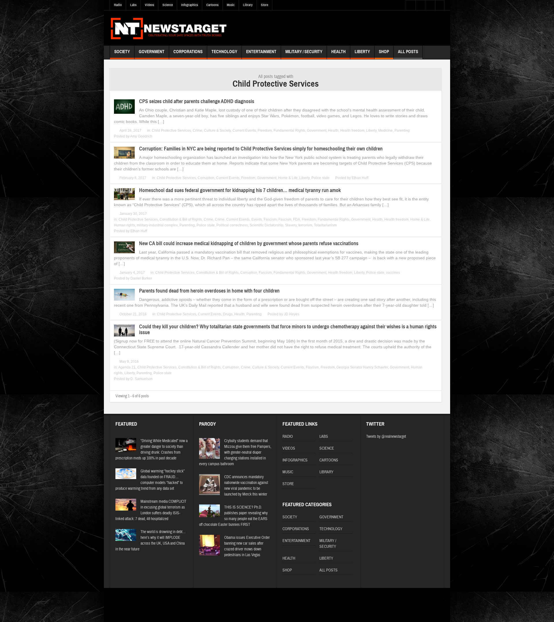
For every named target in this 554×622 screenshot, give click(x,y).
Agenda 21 (127, 367)
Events (256, 219)
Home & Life (287, 178)
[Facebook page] (432, 600)
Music (231, 5)
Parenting (402, 131)
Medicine (385, 131)
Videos (149, 5)
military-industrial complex (157, 225)
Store (264, 5)
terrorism (305, 225)
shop (384, 51)
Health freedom (352, 131)
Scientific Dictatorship (266, 225)
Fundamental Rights (289, 131)
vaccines (393, 273)
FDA (296, 219)
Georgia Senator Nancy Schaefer (362, 367)
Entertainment (261, 51)
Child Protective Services (171, 131)
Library (247, 5)
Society (122, 51)
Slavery (291, 225)
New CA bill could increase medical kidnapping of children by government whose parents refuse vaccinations (248, 243)
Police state (320, 178)
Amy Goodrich (141, 136)
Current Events (244, 131)
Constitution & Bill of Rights (181, 219)
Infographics (189, 5)
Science (167, 5)
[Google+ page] (441, 600)
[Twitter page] (424, 600)
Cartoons (212, 5)
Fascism (270, 219)
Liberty (362, 51)
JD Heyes (291, 314)
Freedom (265, 131)
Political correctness (232, 225)
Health (338, 51)
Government (151, 51)
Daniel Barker (141, 278)
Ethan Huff (360, 178)
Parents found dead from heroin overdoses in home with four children (209, 291)
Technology (224, 51)
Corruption (206, 178)
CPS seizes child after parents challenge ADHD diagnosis (196, 101)
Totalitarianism (325, 225)
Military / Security (303, 51)
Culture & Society (217, 131)
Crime (197, 131)
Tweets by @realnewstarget (386, 436)
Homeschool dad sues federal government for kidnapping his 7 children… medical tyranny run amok (240, 190)
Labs (133, 5)
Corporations (188, 51)
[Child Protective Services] (168, 28)
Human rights (124, 225)
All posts (408, 51)
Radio (118, 5)
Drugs (228, 314)
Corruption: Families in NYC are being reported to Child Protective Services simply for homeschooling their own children (261, 149)
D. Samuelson (141, 379)
